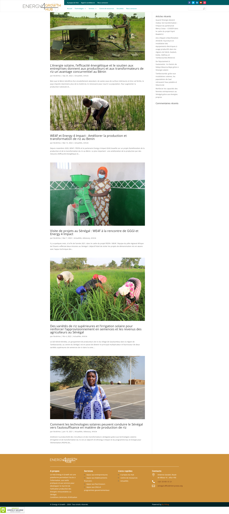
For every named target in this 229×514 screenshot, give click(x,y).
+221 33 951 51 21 (165, 481)
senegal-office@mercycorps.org (170, 486)
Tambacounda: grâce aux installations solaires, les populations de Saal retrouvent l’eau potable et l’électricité (166, 79)
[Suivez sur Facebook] (189, 2)
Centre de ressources (106, 9)
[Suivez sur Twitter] (193, 2)
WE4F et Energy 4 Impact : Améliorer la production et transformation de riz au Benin (88, 137)
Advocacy (86, 238)
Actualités (120, 9)
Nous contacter (102, 3)
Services (91, 9)
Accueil (69, 9)
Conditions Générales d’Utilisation (63, 497)
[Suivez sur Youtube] (200, 2)
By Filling (165, 504)
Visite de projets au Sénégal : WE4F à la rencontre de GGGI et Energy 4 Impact (94, 232)
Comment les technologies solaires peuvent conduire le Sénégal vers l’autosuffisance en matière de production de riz (96, 426)
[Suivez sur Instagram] (204, 2)
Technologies (79, 9)
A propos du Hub (72, 3)
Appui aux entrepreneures (97, 475)
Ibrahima (57, 76)
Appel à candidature (88, 3)
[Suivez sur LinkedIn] (197, 2)
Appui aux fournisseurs (95, 484)
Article (85, 76)
